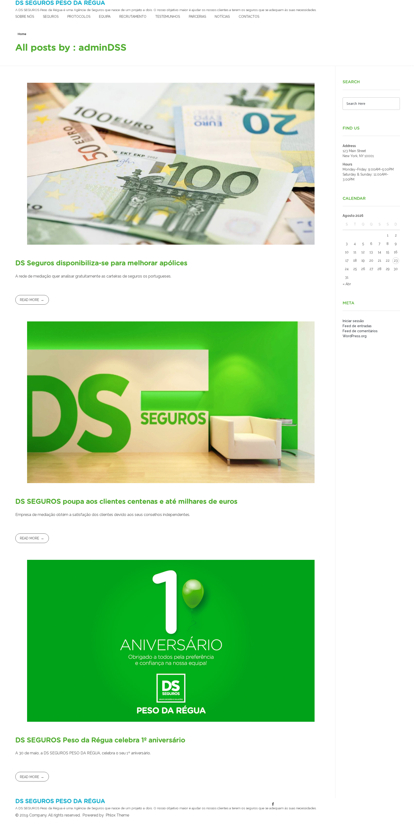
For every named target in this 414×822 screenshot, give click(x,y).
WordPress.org (355, 336)
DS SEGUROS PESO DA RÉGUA (60, 3)
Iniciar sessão (353, 321)
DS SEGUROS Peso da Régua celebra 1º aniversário (100, 740)
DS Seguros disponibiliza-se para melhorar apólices (101, 263)
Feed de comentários (360, 331)
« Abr (347, 284)
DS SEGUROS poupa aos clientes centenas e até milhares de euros (126, 501)
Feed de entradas (357, 326)
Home (22, 34)
